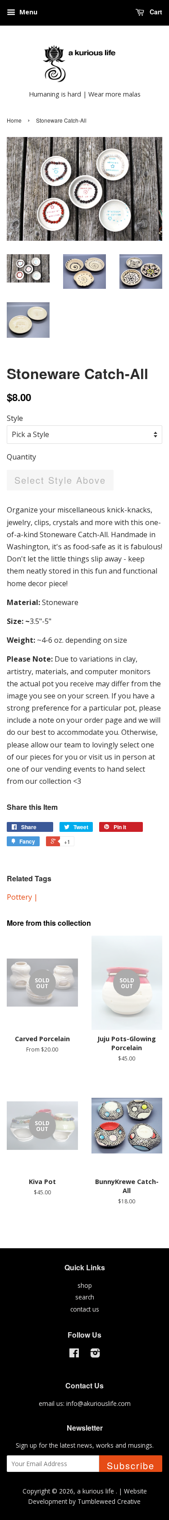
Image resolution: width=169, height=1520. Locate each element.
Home (14, 120)
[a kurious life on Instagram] (95, 1354)
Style (15, 418)
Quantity (21, 457)
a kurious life (96, 1491)
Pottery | (22, 897)
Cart (155, 11)
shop (85, 1285)
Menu (27, 12)
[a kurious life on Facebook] (74, 1354)
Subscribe (131, 1465)
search (84, 1297)
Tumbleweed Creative (109, 1501)
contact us (84, 1309)
